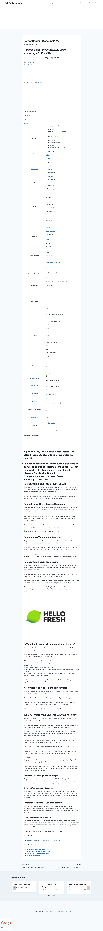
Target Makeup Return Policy (36, 849)
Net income (34, 385)
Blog (51, 3)
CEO (47, 308)
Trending (82, 3)
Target (26, 38)
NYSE (50, 158)
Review (57, 3)
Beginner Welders (92, 3)
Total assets (34, 393)
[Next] (88, 888)
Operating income (34, 378)
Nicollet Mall (49, 255)
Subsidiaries (35, 417)
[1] (46, 277)
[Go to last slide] (14, 888)
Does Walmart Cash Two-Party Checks (33, 866)
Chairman (48, 301)
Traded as (34, 169)
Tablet (62, 3)
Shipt (47, 417)
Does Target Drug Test (22, 884)
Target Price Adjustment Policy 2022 (38, 851)
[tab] (48, 895)
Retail (47, 183)
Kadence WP (67, 912)
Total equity (34, 402)
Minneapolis (27, 124)
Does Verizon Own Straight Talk (71, 866)
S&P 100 (50, 169)
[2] (46, 410)
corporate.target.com (54, 430)
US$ (47, 366)
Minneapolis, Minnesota (53, 262)
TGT (49, 165)
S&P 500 (51, 176)
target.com (51, 423)
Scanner (76, 3)
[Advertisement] (51, 17)
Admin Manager (29, 44)
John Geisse (49, 239)
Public (47, 155)
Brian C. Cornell (50, 292)
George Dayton (50, 231)
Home (47, 3)
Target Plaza (28, 115)
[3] (25, 443)
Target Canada (50, 285)
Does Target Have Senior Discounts (38, 853)
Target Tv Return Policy (34, 855)
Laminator (69, 3)
